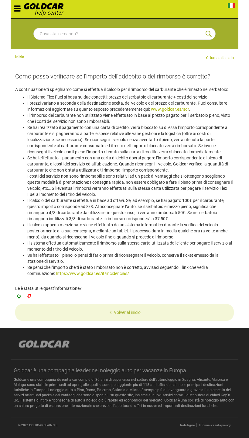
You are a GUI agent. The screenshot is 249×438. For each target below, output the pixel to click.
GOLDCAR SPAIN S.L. (43, 425)
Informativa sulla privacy (215, 425)
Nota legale (187, 425)
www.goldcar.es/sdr (170, 109)
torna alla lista (221, 57)
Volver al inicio (127, 312)
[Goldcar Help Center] (45, 7)
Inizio (19, 57)
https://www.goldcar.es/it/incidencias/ (92, 273)
